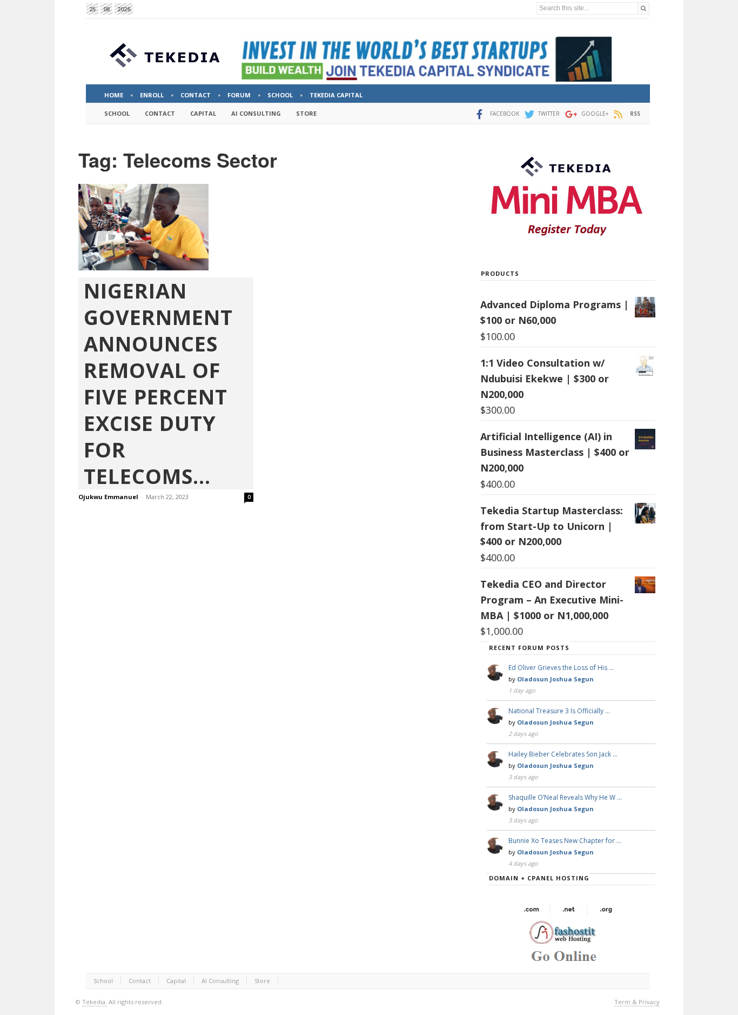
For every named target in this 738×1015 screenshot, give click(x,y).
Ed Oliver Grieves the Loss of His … (561, 667)
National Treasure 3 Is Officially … (559, 710)
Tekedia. (94, 1002)
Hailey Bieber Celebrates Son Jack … (563, 754)
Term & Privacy (637, 1002)
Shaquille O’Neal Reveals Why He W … (565, 797)
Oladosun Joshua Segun (555, 679)
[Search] (643, 8)
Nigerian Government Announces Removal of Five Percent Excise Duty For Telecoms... (158, 383)
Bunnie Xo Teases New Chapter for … (564, 840)
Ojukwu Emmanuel (108, 497)
